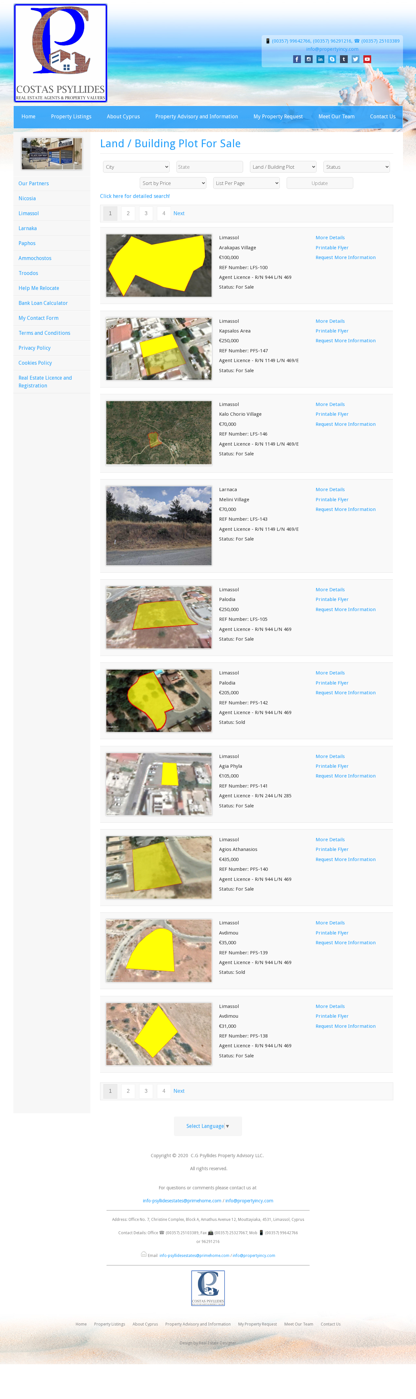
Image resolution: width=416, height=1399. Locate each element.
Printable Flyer (332, 248)
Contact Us (383, 116)
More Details (330, 238)
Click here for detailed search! (135, 196)
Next (179, 213)
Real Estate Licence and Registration (45, 382)
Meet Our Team (336, 116)
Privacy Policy (35, 348)
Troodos (28, 273)
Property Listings (71, 116)
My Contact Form (38, 318)
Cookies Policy (35, 363)
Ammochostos (35, 258)
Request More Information (346, 257)
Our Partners (34, 183)
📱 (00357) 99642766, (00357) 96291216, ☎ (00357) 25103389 (332, 41)
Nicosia (27, 198)
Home (28, 116)
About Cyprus (123, 116)
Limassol (29, 213)
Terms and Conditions (44, 333)
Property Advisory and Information (196, 116)
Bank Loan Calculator (43, 303)
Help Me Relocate (39, 288)
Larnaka (28, 228)
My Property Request (278, 116)
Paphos (27, 243)
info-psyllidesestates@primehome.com (182, 1200)
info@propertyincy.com (332, 49)
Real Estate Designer (217, 1342)
